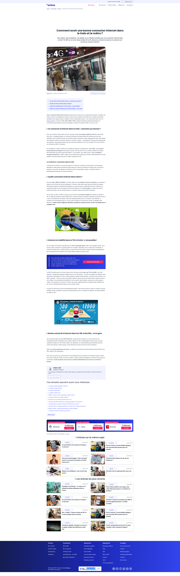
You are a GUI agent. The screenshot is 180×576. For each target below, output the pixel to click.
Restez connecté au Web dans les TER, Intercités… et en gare (66, 108)
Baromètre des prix (89, 557)
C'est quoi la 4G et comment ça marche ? (59, 410)
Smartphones (51, 551)
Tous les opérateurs (108, 563)
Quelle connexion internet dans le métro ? (61, 103)
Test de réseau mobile (90, 554)
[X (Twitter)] (117, 568)
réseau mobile (50, 121)
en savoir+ (68, 433)
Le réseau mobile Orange (55, 388)
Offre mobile (51, 414)
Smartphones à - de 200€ (70, 554)
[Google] (113, 568)
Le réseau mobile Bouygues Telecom (58, 386)
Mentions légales (124, 551)
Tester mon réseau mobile (93, 261)
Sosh (104, 560)
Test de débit (87, 551)
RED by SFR (106, 554)
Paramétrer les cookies (54, 569)
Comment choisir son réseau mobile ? (58, 397)
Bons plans (66, 546)
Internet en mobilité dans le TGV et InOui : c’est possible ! (65, 106)
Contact (122, 548)
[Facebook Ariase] (120, 568)
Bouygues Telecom (108, 546)
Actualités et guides (89, 546)
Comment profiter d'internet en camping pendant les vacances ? (65, 401)
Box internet (51, 546)
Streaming (50, 554)
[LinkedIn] (127, 568)
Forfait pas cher (67, 551)
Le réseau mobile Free (54, 392)
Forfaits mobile (52, 548)
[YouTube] (124, 568)
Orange (105, 557)
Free (104, 548)
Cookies (122, 557)
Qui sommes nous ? (125, 546)
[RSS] (130, 568)
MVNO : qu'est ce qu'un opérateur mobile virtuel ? (61, 395)
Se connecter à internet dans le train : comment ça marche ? (65, 101)
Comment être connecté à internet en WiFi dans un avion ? (63, 404)
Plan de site (123, 560)
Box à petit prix (67, 548)
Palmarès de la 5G (89, 560)
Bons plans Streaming (69, 557)
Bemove (68, 568)
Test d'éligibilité (88, 548)
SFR (104, 551)
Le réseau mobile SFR (54, 390)
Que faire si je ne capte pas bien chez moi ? (60, 399)
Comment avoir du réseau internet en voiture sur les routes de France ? (67, 406)
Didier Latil (49, 93)
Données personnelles (126, 554)
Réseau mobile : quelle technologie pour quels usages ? (63, 408)
